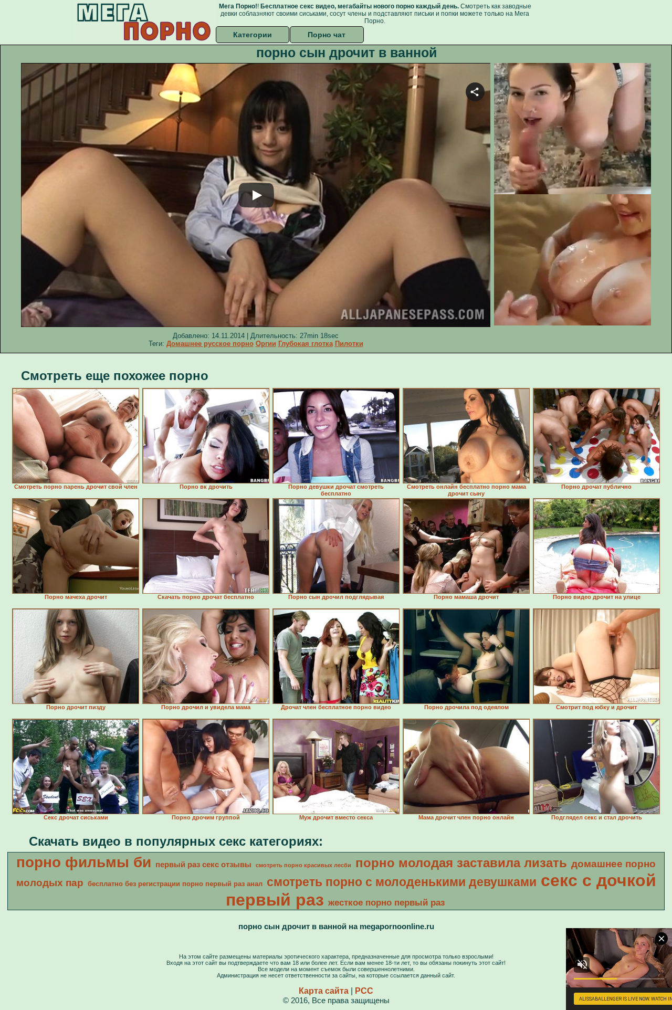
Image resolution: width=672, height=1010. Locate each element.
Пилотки (349, 344)
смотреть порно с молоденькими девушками (402, 882)
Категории (252, 34)
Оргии (266, 344)
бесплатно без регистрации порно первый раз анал (175, 884)
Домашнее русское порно (210, 344)
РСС (364, 990)
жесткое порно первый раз (386, 902)
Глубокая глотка (305, 344)
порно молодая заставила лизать (461, 863)
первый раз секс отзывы (203, 864)
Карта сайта (324, 990)
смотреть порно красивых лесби (303, 865)
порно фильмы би (83, 862)
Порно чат (326, 34)
